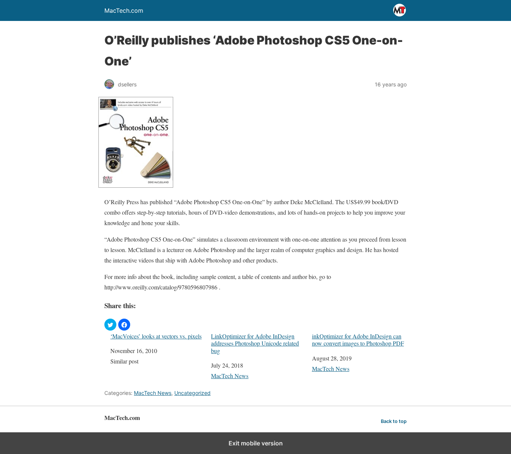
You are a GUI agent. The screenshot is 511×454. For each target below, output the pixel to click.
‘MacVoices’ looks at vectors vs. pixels (156, 336)
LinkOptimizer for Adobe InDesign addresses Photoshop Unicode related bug (255, 343)
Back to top (394, 421)
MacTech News (229, 376)
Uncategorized (192, 393)
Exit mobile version (256, 443)
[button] (110, 325)
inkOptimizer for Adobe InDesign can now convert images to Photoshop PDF (358, 339)
